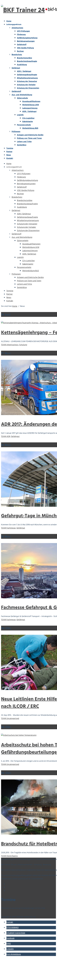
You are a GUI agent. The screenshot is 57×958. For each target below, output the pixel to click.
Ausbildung (22, 64)
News (8, 154)
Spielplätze (21, 144)
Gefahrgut (16, 67)
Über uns (10, 884)
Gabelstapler (27, 121)
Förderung (21, 34)
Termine (9, 148)
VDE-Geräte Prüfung (25, 47)
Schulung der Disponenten (28, 87)
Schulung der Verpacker (27, 81)
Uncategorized (12, 718)
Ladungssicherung (29, 108)
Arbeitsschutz (17, 27)
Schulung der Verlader (26, 84)
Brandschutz (17, 54)
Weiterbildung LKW (30, 104)
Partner (9, 151)
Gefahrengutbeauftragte (27, 74)
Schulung (23, 344)
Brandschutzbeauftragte (27, 61)
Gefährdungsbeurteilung (27, 37)
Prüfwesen (16, 131)
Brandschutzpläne (24, 57)
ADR (8, 436)
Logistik (20, 114)
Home (8, 21)
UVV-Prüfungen (23, 31)
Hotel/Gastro (12, 856)
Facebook (10, 938)
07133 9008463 (12, 927)
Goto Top (5, 913)
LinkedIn (10, 949)
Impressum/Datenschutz (16, 890)
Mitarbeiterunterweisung (27, 77)
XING (8, 943)
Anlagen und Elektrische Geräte (30, 134)
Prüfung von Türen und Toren (29, 138)
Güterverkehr (22, 98)
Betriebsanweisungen (26, 41)
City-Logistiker (28, 118)
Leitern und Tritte (24, 141)
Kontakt (9, 158)
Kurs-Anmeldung (13, 954)
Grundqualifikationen (31, 101)
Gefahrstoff (21, 44)
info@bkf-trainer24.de (15, 933)
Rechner (20, 51)
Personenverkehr (24, 124)
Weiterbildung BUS (30, 128)
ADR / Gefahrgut (24, 71)
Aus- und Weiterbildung (22, 94)
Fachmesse (11, 528)
